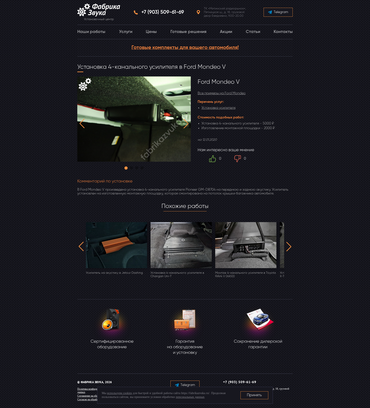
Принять (254, 395)
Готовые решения (188, 32)
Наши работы (91, 32)
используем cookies (119, 393)
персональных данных (190, 397)
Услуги (125, 32)
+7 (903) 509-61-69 (162, 12)
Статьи (253, 32)
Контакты (283, 32)
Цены (151, 32)
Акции (226, 32)
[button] (82, 123)
